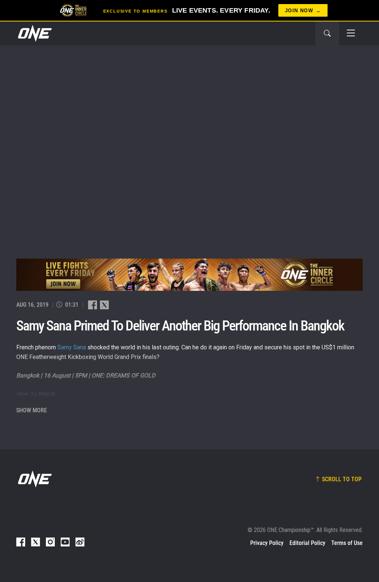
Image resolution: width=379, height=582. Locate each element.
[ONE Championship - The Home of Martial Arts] (34, 33)
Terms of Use (347, 542)
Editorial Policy (307, 542)
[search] (327, 33)
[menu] (351, 33)
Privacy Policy (267, 542)
